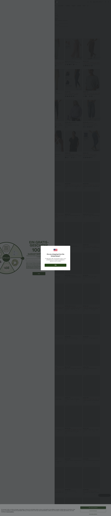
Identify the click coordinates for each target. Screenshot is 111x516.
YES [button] (55, 265)
